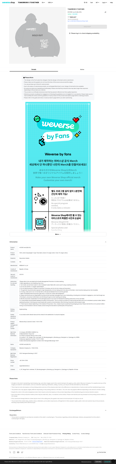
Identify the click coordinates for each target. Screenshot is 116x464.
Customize (98, 461)
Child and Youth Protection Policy (52, 433)
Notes (82, 69)
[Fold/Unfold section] (58, 242)
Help (111, 2)
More (57, 234)
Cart (91, 2)
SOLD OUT (87, 27)
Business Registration (37, 441)
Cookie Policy (76, 433)
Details (34, 69)
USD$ (50, 2)
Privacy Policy (67, 433)
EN (43, 2)
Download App (102, 452)
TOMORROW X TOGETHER (76, 9)
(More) (50, 461)
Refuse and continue (86, 461)
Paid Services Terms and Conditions (32, 433)
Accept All (107, 461)
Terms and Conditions (15, 433)
